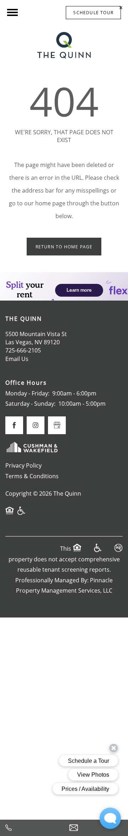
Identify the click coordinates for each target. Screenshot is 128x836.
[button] (93, 12)
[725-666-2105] (32, 828)
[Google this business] (57, 425)
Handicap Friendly (21, 514)
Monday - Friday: (27, 393)
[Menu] (12, 12)
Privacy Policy (23, 465)
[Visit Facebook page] (14, 425)
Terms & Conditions (32, 476)
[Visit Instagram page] (35, 425)
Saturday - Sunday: (30, 404)
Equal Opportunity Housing (9, 514)
